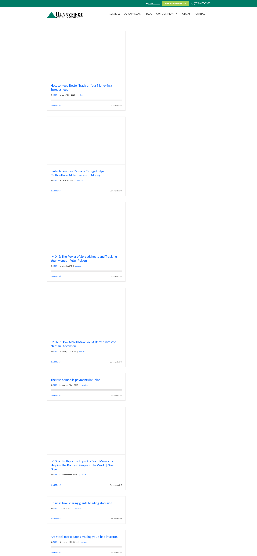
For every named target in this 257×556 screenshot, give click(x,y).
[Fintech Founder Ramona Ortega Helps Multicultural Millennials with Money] (86, 140)
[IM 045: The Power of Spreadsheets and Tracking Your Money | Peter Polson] (86, 226)
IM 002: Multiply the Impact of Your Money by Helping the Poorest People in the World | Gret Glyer (82, 465)
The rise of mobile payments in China (75, 380)
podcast (80, 95)
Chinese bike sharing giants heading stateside (81, 503)
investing (84, 385)
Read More (55, 105)
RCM (55, 95)
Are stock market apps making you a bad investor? (84, 536)
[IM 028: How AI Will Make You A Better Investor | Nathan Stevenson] (86, 311)
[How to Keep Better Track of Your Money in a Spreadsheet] (86, 55)
